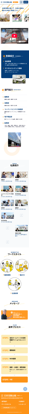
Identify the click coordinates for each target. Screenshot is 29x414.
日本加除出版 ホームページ (9, 407)
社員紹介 (21, 401)
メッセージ (22, 404)
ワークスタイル (6, 404)
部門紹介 (4, 401)
